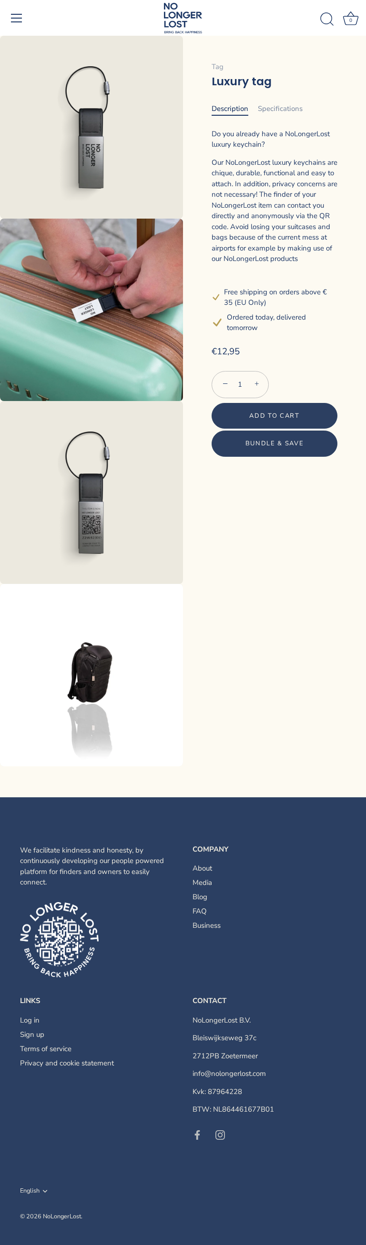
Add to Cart (274, 416)
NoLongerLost (62, 1216)
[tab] (235, 108)
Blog (200, 897)
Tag (218, 66)
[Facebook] (197, 1134)
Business (207, 925)
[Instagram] (220, 1134)
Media (202, 882)
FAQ (200, 911)
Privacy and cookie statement (67, 1063)
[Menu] (16, 18)
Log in (30, 1020)
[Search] (326, 19)
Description (230, 108)
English (30, 1191)
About (202, 868)
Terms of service (45, 1049)
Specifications (280, 108)
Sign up (32, 1034)
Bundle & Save (274, 443)
